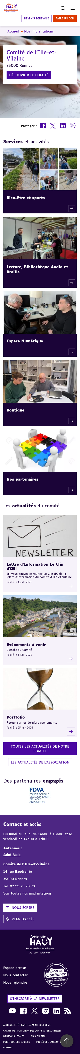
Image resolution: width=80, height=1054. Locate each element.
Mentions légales (13, 1036)
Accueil (13, 31)
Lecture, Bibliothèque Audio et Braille (37, 269)
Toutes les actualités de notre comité (40, 748)
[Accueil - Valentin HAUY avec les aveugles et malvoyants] (11, 8)
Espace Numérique (25, 341)
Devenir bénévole (36, 18)
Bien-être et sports (26, 197)
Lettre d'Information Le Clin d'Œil (35, 566)
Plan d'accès (23, 919)
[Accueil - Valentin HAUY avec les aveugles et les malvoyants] (40, 945)
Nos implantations (39, 31)
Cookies (8, 1047)
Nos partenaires (22, 479)
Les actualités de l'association (40, 762)
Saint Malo (12, 855)
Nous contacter (15, 975)
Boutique (15, 410)
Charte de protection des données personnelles (32, 1030)
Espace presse (14, 968)
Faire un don (65, 18)
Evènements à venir (26, 644)
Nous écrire (23, 908)
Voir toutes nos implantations (27, 893)
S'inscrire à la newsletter (35, 999)
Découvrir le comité (28, 75)
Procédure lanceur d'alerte (52, 1042)
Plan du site (38, 1036)
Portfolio (16, 717)
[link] (60, 975)
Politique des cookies (16, 1042)
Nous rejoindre (15, 982)
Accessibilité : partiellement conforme (27, 1025)
